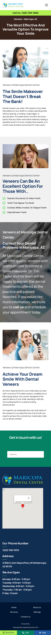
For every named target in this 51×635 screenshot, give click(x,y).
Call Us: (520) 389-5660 (25, 12)
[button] (46, 5)
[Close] (28, 498)
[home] (13, 5)
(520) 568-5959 (10, 550)
